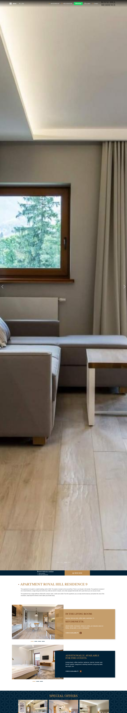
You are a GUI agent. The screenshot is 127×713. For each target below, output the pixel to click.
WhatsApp (78, 3)
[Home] (108, 3)
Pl (20, 3)
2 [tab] (35, 641)
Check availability (72, 632)
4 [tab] (43, 641)
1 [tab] (32, 641)
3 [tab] (39, 641)
